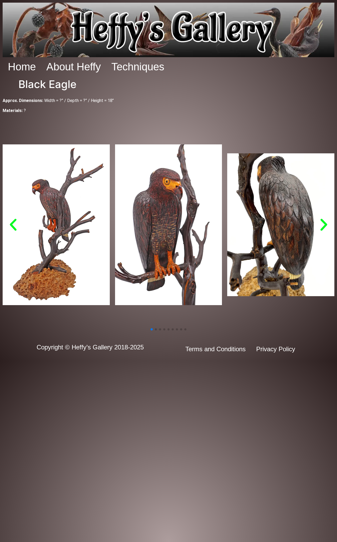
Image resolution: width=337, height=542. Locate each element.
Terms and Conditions (215, 349)
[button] (13, 225)
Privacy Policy (275, 349)
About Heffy (73, 66)
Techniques (137, 66)
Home (22, 66)
